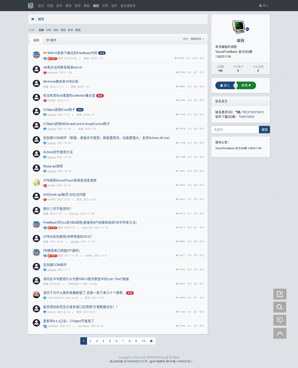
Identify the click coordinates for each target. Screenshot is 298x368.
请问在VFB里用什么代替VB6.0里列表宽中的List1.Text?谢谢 (86, 278)
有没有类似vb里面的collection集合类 (69, 95)
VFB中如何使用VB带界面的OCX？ (68, 236)
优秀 (105, 5)
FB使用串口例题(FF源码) (61, 250)
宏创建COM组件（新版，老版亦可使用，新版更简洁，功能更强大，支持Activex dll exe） (107, 137)
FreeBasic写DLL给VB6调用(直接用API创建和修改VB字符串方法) (90, 222)
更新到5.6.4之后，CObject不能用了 (68, 320)
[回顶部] (279, 333)
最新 (36, 40)
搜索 (265, 129)
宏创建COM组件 (55, 264)
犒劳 (68, 5)
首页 (41, 5)
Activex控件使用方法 (58, 151)
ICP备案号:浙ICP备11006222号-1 (173, 361)
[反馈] (279, 320)
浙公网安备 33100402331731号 (128, 361)
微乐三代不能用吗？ (58, 208)
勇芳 (78, 5)
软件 (59, 5)
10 (143, 341)
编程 (96, 5)
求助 (63, 30)
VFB (48, 30)
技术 (70, 30)
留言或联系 (128, 5)
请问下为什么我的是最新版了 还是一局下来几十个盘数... (84, 292)
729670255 (246, 116)
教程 (87, 5)
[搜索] (279, 307)
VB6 (55, 30)
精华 (53, 40)
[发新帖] (279, 294)
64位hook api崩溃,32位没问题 (64, 194)
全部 (41, 30)
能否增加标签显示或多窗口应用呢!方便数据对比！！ (81, 306)
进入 (265, 5)
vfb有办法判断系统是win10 (62, 67)
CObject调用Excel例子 (59, 109)
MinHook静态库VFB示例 (60, 81)
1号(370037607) (252, 112)
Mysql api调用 (53, 166)
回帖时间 (196, 39)
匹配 (50, 5)
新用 (244, 85)
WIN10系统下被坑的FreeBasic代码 (72, 52)
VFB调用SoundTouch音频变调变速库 (70, 180)
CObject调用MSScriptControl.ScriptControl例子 (76, 123)
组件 (114, 5)
